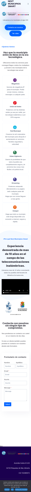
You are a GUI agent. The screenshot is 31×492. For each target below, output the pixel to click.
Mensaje (7, 388)
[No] (29, 486)
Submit (7, 404)
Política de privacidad (21, 489)
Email (6, 371)
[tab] (10, 314)
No (12, 489)
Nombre (7, 362)
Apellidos (19, 362)
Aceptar (7, 489)
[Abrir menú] (28, 4)
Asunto (6, 379)
